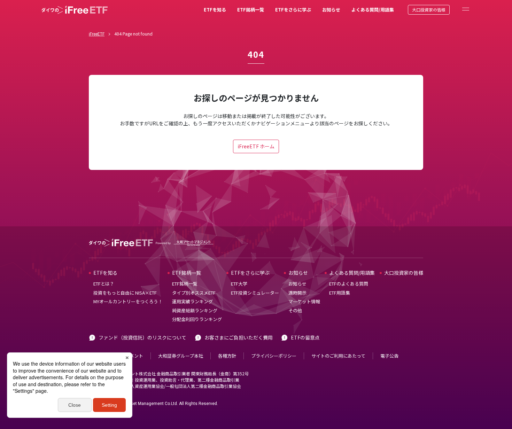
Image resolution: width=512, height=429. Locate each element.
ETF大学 (239, 283)
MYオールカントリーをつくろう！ (128, 301)
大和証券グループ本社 (180, 355)
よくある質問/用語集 (372, 9)
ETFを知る (215, 9)
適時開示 (297, 292)
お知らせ (331, 9)
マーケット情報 (304, 301)
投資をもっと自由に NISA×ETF (125, 292)
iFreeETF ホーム (256, 146)
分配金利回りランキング (197, 319)
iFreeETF (96, 34)
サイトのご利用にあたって (338, 355)
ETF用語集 (339, 292)
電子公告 (389, 355)
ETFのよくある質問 (348, 283)
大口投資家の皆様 (428, 10)
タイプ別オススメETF (194, 292)
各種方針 (227, 355)
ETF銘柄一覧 (250, 9)
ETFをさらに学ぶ (293, 9)
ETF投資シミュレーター (255, 292)
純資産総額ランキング (194, 310)
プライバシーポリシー (273, 355)
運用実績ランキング (192, 301)
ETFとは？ (103, 283)
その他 (295, 310)
